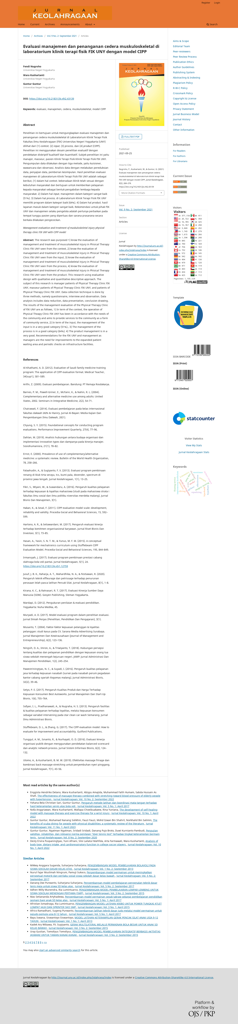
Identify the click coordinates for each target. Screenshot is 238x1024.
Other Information (183, 129)
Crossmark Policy (183, 93)
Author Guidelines (183, 67)
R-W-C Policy (180, 88)
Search (213, 24)
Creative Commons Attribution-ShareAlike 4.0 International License (174, 977)
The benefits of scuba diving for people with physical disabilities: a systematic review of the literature (93, 821)
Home (21, 24)
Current (34, 24)
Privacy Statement (183, 109)
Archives (50, 24)
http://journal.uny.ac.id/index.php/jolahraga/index (81, 977)
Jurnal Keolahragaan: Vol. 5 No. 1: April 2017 (103, 806)
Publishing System (184, 72)
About (89, 24)
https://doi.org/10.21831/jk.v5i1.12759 (45, 566)
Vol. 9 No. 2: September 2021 (62, 35)
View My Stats (194, 445)
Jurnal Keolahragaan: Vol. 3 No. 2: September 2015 (114, 893)
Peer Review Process (185, 56)
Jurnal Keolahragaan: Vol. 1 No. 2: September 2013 (103, 868)
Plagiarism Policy (183, 82)
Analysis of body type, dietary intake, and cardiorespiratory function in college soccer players (94, 842)
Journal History (181, 119)
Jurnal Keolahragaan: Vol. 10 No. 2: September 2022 (83, 799)
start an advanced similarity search (59, 950)
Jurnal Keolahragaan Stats (194, 452)
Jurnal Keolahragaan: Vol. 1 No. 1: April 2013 (66, 921)
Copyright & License (184, 98)
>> (45, 942)
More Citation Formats (133, 192)
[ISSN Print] (201, 356)
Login (217, 2)
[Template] (188, 330)
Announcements (70, 24)
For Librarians (180, 161)
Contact (177, 124)
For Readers (179, 150)
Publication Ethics (183, 62)
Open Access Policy (184, 103)
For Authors (179, 156)
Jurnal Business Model (186, 114)
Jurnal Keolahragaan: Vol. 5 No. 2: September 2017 (104, 886)
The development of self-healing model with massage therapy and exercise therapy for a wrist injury (94, 811)
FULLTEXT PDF (132, 136)
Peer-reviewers (181, 51)
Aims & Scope (181, 41)
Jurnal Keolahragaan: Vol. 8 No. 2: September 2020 (67, 837)
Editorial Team (181, 46)
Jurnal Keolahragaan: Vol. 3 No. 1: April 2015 (104, 907)
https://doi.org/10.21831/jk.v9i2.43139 (51, 98)
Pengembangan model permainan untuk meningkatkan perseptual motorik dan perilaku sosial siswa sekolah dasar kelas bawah (91, 874)
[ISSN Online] (184, 381)
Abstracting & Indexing (186, 77)
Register (206, 2)
